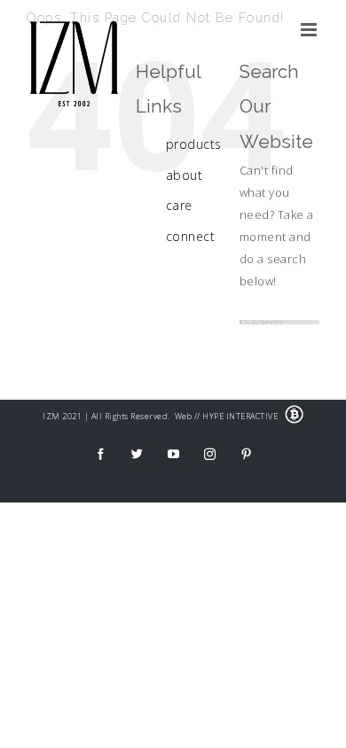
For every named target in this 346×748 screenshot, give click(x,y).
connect (191, 236)
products (194, 144)
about (184, 175)
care (179, 205)
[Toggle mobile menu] (310, 29)
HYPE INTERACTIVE (240, 416)
